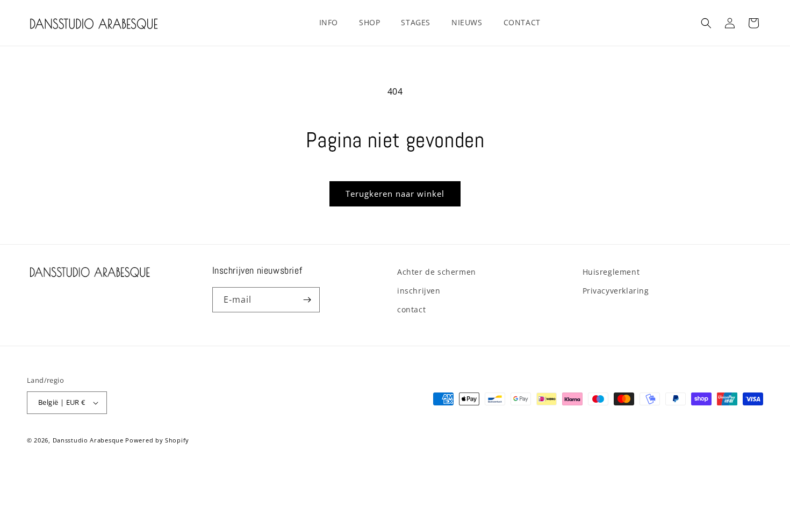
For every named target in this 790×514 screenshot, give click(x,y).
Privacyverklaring (616, 290)
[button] (333, 22)
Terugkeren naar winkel (395, 193)
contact (411, 309)
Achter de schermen (436, 272)
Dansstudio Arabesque (88, 440)
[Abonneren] (307, 299)
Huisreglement (611, 272)
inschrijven (419, 290)
